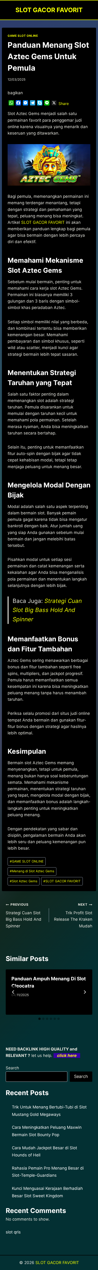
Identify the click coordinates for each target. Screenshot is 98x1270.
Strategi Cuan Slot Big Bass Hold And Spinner (47, 610)
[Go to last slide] (13, 992)
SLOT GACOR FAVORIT (62, 881)
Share (64, 103)
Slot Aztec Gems (23, 881)
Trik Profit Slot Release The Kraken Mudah (73, 915)
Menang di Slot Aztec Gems (32, 871)
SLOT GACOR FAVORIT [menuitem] (43, 222)
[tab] (39, 1019)
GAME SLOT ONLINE (23, 35)
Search (12, 1068)
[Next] (84, 992)
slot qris (13, 1232)
